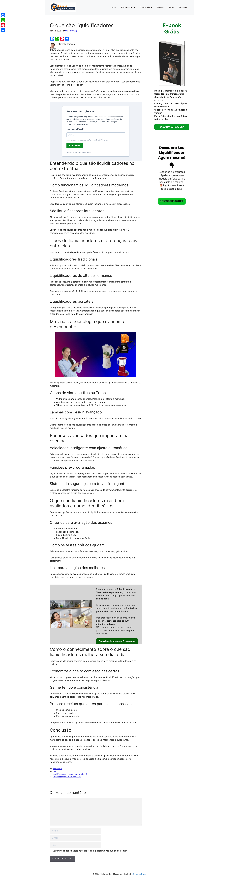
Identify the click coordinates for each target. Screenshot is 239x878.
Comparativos (146, 7)
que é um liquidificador (90, 81)
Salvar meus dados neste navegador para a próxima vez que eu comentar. (90, 851)
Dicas (171, 7)
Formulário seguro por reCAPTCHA (78, 152)
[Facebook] (2, 15)
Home (113, 7)
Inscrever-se (74, 146)
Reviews (160, 7)
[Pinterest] (2, 25)
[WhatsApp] (2, 20)
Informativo (57, 769)
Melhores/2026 (128, 7)
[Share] (2, 30)
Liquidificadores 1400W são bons (67, 777)
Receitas (183, 7)
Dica (54, 771)
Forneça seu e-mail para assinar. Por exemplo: (87, 140)
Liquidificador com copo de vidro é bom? (70, 774)
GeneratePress (139, 874)
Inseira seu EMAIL (75, 129)
